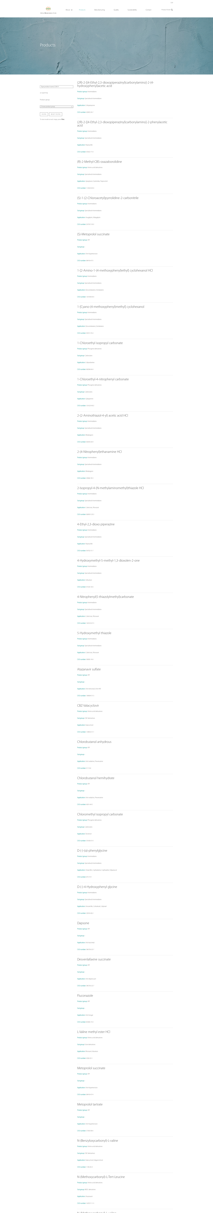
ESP (172, 3)
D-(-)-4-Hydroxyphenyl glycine (97, 887)
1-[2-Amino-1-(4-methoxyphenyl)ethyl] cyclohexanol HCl (115, 270)
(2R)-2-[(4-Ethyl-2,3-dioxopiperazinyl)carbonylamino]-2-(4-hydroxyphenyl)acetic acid (115, 84)
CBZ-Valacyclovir (88, 706)
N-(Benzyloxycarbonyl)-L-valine (97, 1141)
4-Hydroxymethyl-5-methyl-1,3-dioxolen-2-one (108, 560)
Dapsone (83, 923)
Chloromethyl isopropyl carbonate (100, 814)
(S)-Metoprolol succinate (93, 234)
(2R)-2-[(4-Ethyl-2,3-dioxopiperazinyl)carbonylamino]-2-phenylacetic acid (122, 124)
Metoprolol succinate (91, 1068)
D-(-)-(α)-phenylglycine (92, 851)
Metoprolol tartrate (90, 1104)
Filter (44, 114)
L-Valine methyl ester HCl (93, 1032)
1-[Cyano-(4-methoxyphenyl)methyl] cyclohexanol (110, 307)
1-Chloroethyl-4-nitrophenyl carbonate (103, 379)
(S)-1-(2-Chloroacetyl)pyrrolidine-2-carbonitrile (108, 198)
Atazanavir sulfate (89, 669)
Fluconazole (85, 996)
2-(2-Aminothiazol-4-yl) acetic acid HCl (102, 415)
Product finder (166, 10)
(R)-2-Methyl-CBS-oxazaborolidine (99, 162)
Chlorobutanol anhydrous (94, 742)
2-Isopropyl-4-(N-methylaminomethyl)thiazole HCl (110, 488)
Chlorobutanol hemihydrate (95, 778)
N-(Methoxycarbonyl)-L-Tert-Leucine (101, 1177)
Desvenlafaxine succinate (94, 959)
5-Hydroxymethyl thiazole (94, 633)
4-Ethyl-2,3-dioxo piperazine (96, 524)
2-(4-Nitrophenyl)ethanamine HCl (99, 452)
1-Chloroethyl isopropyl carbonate (100, 343)
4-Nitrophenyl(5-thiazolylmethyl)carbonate (105, 597)
